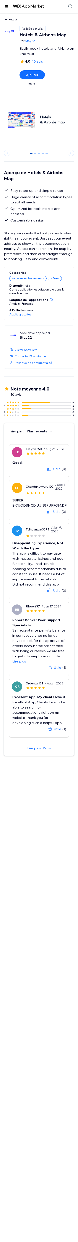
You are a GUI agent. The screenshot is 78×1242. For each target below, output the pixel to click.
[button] (51, 300)
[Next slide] (71, 153)
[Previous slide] (7, 153)
